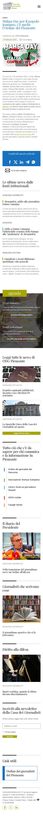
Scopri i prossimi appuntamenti (21, 339)
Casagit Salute (15, 505)
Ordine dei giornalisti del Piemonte (20, 471)
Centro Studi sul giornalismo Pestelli (22, 488)
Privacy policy (10, 732)
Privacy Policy (8, 800)
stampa (5, 106)
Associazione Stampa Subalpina (24, 479)
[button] (39, 773)
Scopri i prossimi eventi (21, 315)
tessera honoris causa (23, 134)
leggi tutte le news (21, 433)
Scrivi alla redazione (19, 170)
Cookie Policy (20, 800)
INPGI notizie (14, 497)
